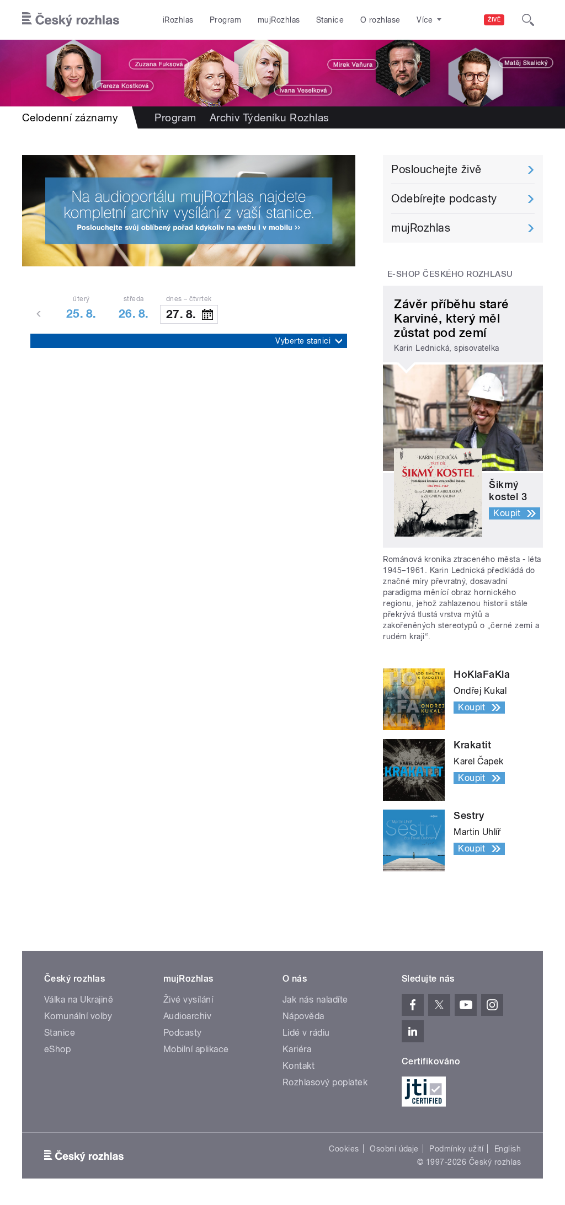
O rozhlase (380, 19)
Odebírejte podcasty (444, 198)
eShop (57, 1049)
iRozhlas (178, 19)
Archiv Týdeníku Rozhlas (269, 117)
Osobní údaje (394, 1148)
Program (225, 19)
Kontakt (298, 1066)
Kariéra (296, 1049)
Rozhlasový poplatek (324, 1082)
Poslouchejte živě (436, 169)
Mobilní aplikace (196, 1049)
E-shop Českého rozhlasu (450, 274)
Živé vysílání (188, 999)
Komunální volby (78, 1016)
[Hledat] (528, 20)
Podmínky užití (456, 1148)
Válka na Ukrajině (78, 999)
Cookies (344, 1148)
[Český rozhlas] (70, 20)
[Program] (282, 73)
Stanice (330, 19)
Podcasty (182, 1032)
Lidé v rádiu (306, 1032)
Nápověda (303, 1016)
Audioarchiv (187, 1016)
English (507, 1148)
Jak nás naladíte (315, 999)
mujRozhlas (279, 19)
